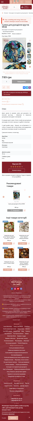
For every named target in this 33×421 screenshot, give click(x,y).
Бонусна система (8, 383)
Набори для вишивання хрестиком (16, 350)
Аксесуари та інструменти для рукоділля (18, 13)
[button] (30, 67)
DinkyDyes (27, 326)
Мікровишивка (18, 340)
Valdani (27, 333)
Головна (2, 13)
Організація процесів (8, 31)
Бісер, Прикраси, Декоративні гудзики (16, 371)
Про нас (27, 383)
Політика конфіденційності (16, 391)
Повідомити (21, 81)
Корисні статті (8, 385)
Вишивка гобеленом (10, 338)
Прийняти (13, 418)
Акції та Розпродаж (8, 369)
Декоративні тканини (22, 338)
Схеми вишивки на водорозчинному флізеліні (16, 352)
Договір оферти (24, 385)
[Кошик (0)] (22, 7)
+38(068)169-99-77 (16, 400)
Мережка (16, 381)
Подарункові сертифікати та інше (16, 376)
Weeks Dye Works (11, 336)
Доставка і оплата (18, 383)
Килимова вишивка (9, 340)
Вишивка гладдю (21, 336)
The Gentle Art (8, 333)
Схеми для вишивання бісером (16, 347)
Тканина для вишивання (22, 364)
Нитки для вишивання (23, 362)
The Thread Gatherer (18, 333)
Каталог (6, 13)
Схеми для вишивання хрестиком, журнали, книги (16, 357)
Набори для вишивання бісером (22, 369)
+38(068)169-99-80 (16, 398)
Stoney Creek (16, 331)
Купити (9, 243)
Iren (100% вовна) (7, 331)
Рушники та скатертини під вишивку (16, 374)
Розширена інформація (8, 414)
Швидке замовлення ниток (16, 345)
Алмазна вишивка (9, 364)
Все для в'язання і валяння (10, 362)
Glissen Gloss (21, 328)
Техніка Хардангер (22, 343)
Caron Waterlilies (7, 326)
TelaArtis (27, 331)
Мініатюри (26, 340)
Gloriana (27, 328)
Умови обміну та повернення (16, 388)
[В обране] (8, 87)
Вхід (21, 1)
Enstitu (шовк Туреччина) (9, 328)
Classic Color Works (18, 326)
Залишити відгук (16, 170)
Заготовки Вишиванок (16, 355)
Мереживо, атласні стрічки (21, 359)
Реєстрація (28, 1)
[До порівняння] (4, 87)
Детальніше (6, 94)
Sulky (22, 331)
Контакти (16, 385)
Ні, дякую (4, 418)
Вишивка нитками (9, 359)
